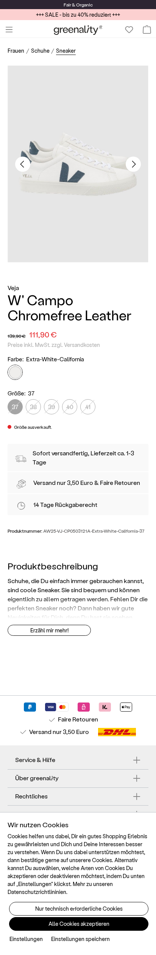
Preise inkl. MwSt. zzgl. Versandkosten (54, 345)
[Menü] (9, 29)
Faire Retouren (120, 482)
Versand (44, 482)
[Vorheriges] (22, 164)
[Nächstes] (133, 164)
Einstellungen (26, 939)
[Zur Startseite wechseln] (78, 29)
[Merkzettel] (129, 29)
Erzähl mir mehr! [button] (49, 630)
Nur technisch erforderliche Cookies (79, 908)
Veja (13, 287)
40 (69, 406)
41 (87, 406)
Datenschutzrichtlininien (37, 892)
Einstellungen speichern (80, 939)
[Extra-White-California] (15, 372)
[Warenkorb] (147, 29)
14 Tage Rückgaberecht (65, 504)
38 (33, 406)
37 (15, 406)
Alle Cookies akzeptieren (78, 924)
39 (51, 406)
